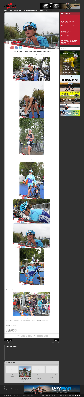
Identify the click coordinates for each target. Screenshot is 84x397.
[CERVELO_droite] (70, 103)
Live (37, 54)
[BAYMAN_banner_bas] (52, 393)
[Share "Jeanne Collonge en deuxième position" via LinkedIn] (29, 335)
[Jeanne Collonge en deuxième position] (31, 30)
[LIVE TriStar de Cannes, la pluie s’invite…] (25, 371)
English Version (77, 0)
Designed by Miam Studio (28, 395)
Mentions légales (18, 395)
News (5, 10)
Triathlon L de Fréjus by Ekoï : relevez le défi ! (69, 26)
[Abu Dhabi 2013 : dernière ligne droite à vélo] (38, 369)
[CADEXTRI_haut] (60, 6)
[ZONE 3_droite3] (70, 109)
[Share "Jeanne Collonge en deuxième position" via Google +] (26, 335)
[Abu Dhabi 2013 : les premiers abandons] (52, 369)
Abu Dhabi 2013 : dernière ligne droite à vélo (38, 376)
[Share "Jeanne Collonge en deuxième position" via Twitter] (24, 335)
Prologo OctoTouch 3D (66, 31)
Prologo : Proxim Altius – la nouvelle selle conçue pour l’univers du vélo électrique (69, 41)
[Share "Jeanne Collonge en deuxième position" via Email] (31, 335)
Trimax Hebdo (25, 54)
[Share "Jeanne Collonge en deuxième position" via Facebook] (21, 335)
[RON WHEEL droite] (70, 97)
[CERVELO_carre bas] (70, 90)
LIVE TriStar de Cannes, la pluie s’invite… (25, 379)
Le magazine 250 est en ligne (67, 35)
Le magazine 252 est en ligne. (67, 16)
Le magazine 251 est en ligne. (67, 21)
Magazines (41, 10)
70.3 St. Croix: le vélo (12, 374)
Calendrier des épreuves (30, 10)
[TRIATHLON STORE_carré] (70, 74)
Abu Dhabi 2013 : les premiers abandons (52, 375)
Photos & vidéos (18, 10)
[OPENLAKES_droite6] (70, 115)
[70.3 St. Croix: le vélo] (12, 369)
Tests (10, 10)
